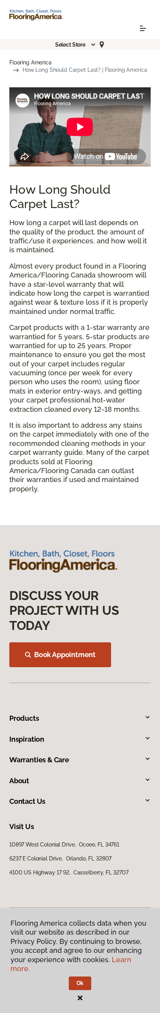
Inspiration (26, 739)
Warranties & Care (39, 760)
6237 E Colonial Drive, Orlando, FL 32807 (60, 858)
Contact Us (27, 801)
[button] (75, 44)
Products (24, 718)
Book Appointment (65, 654)
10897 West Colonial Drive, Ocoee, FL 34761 (64, 844)
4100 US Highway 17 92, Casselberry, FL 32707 (69, 872)
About (19, 781)
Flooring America (30, 62)
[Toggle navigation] (143, 28)
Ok (80, 983)
